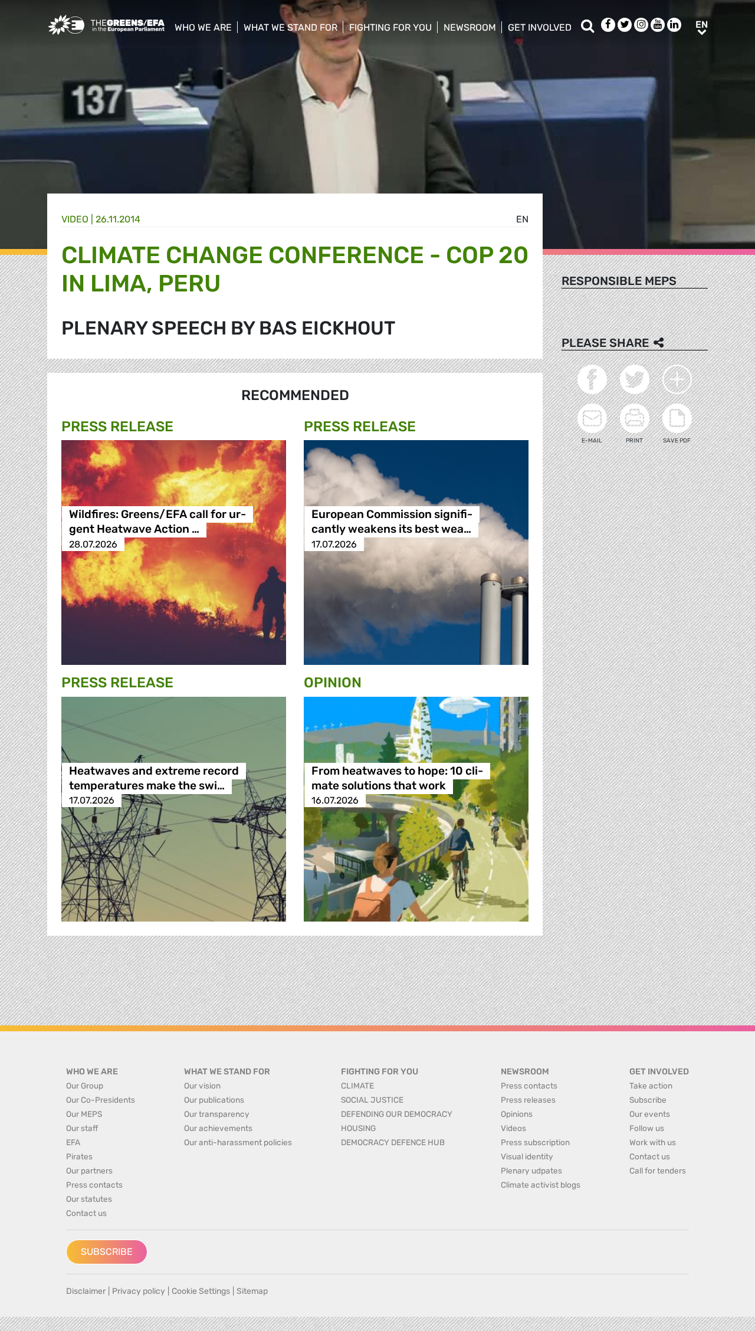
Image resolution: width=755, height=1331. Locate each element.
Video (74, 219)
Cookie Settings (201, 1291)
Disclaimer (86, 1291)
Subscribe (107, 1251)
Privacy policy (138, 1291)
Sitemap (252, 1291)
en (522, 219)
